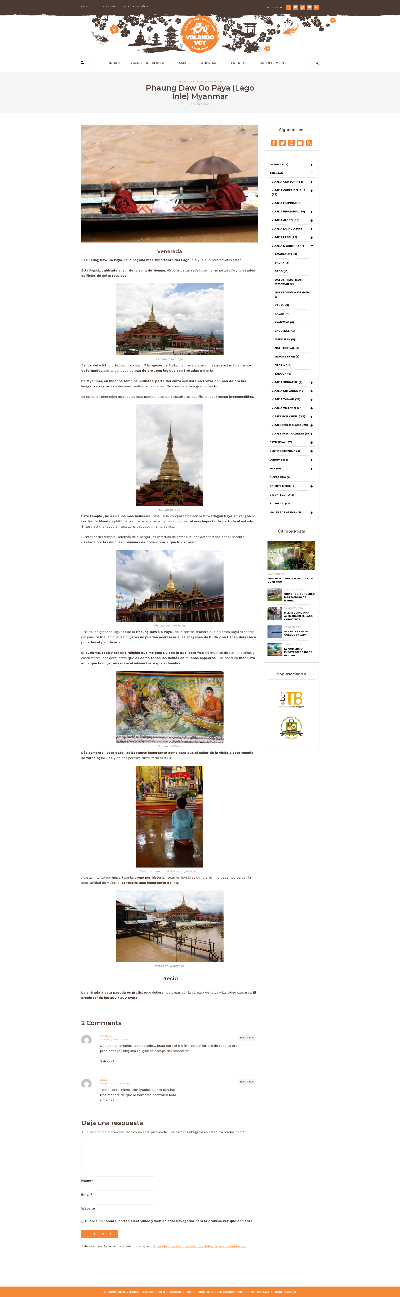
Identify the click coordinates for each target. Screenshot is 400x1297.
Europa (238, 62)
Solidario (109, 6)
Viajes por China (288, 416)
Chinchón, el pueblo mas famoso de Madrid (299, 597)
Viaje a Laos (284, 237)
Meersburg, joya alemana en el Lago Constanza (298, 616)
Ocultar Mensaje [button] (283, 1292)
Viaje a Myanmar (211, 81)
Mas (275, 468)
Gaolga (106, 1035)
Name (87, 1180)
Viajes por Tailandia (291, 433)
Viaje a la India (287, 228)
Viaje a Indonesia (288, 211)
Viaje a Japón (285, 220)
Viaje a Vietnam (287, 407)
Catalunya (281, 442)
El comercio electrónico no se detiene (298, 652)
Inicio (114, 62)
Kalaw (282, 313)
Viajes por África (147, 62)
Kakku (282, 305)
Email (86, 1194)
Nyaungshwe (287, 356)
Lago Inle (191, 81)
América (208, 62)
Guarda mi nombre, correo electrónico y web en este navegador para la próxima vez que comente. (169, 1221)
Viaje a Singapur (287, 382)
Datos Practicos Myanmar (288, 281)
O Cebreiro (280, 477)
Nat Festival (287, 348)
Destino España (285, 451)
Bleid (104, 1079)
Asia (183, 62)
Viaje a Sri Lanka (288, 390)
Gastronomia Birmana (292, 294)
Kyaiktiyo (284, 322)
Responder (247, 1037)
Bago (282, 271)
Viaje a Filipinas (286, 203)
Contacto (88, 6)
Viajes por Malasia (290, 425)
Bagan (282, 262)
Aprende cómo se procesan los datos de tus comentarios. (199, 1246)
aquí (266, 1292)
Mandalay (285, 339)
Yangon (283, 373)
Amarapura (286, 254)
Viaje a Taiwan (286, 399)
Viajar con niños (135, 6)
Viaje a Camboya (287, 181)
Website (88, 1208)
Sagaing (283, 365)
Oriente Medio (273, 62)
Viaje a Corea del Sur (288, 192)
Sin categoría (282, 494)
